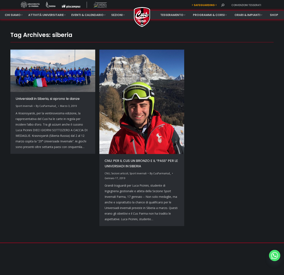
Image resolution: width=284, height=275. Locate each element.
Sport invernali (24, 106)
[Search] (222, 5)
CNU (107, 173)
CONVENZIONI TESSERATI (246, 5)
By (46, 106)
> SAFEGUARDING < (204, 5)
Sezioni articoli (119, 173)
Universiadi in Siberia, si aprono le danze (48, 98)
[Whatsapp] (274, 255)
